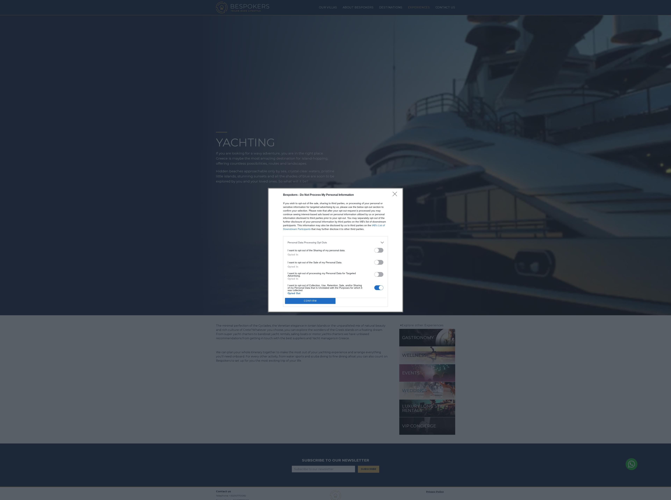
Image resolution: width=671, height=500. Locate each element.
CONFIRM (310, 301)
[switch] (378, 250)
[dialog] (335, 250)
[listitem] (335, 242)
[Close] (396, 195)
